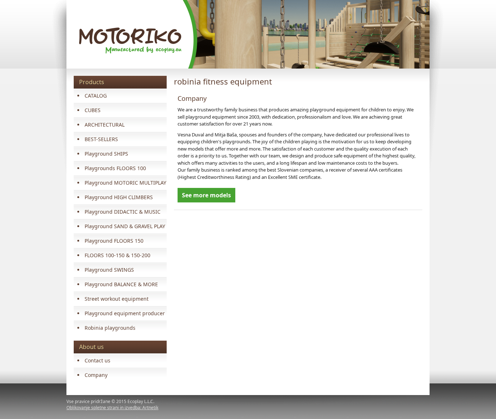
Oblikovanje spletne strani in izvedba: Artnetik (112, 407)
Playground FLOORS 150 (114, 240)
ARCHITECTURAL (105, 124)
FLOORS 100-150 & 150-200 (117, 255)
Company (96, 374)
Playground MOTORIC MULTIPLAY (125, 182)
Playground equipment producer (125, 313)
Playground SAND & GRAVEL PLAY (125, 226)
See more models (206, 195)
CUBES (93, 110)
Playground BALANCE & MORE (121, 284)
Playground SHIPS (106, 153)
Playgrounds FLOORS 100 (115, 168)
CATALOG (96, 95)
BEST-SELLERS (101, 139)
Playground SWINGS (109, 269)
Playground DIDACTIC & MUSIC (122, 211)
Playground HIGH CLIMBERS (119, 197)
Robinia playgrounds (110, 327)
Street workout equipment (117, 298)
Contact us (97, 360)
